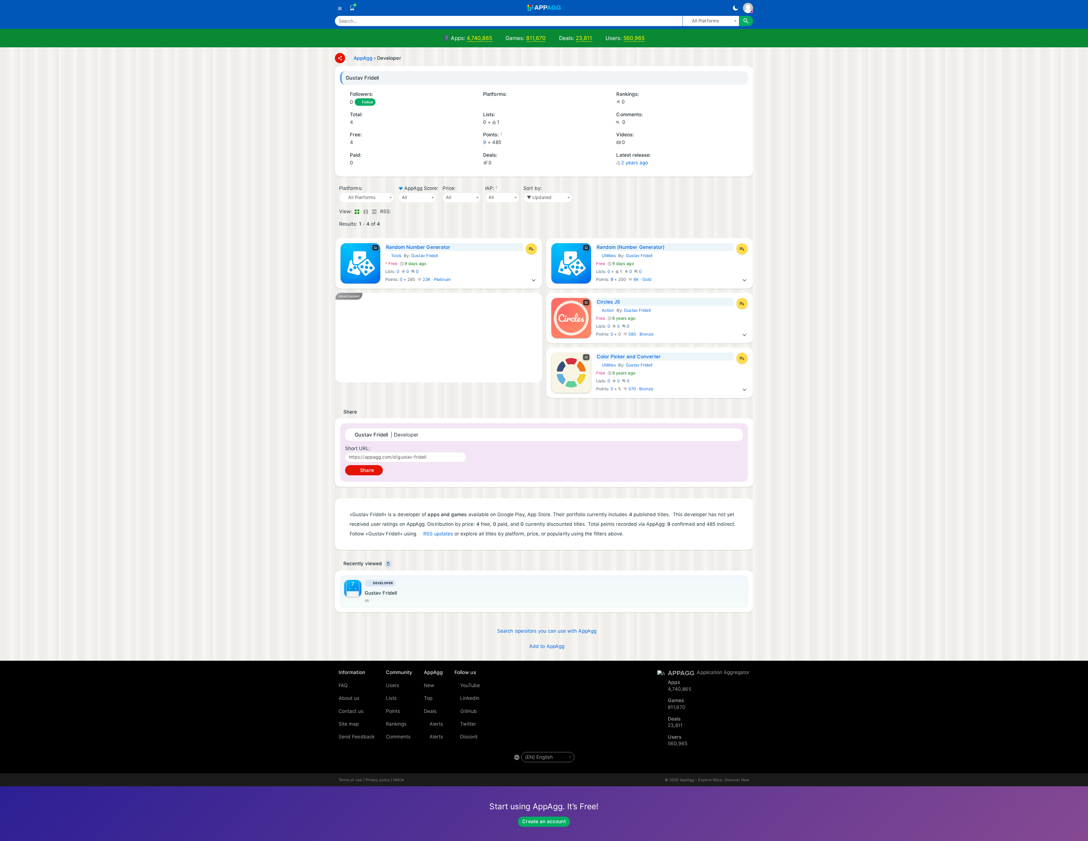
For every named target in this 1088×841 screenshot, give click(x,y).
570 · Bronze (640, 388)
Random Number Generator (418, 247)
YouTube (470, 685)
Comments (398, 737)
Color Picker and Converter (629, 356)
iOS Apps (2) (492, 102)
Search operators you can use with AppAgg (546, 631)
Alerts (436, 724)
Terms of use (350, 780)
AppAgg (363, 58)
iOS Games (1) (500, 102)
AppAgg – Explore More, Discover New (714, 780)
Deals (430, 711)
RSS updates (438, 534)
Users (392, 685)
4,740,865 (479, 38)
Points (393, 711)
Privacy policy (378, 780)
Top (428, 698)
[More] (534, 279)
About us (349, 698)
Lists (391, 698)
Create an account (544, 821)
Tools (393, 255)
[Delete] (388, 564)
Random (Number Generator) (631, 247)
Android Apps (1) (485, 102)
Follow (367, 102)
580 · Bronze (640, 334)
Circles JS (608, 302)
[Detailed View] (365, 211)
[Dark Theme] (735, 8)
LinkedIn (470, 698)
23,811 (584, 38)
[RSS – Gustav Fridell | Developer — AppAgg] (396, 211)
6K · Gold (642, 279)
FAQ (343, 685)
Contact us (351, 711)
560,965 (634, 38)
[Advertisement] (439, 337)
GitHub (468, 711)
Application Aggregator (723, 672)
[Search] (746, 21)
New (429, 685)
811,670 (536, 38)
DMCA (398, 780)
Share (366, 470)
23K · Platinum (436, 279)
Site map (349, 724)
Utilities (606, 255)
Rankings (396, 724)
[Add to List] (531, 249)
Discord (469, 737)
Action (605, 310)
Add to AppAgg (546, 646)
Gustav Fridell (424, 255)
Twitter (468, 724)
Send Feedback (357, 737)
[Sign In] (748, 8)
